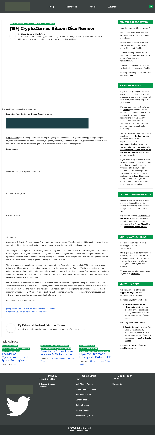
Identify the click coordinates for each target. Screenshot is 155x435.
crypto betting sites (129, 292)
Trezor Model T (141, 224)
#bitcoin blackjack (53, 36)
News (78, 379)
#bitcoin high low (81, 36)
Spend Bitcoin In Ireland (86, 389)
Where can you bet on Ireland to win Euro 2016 (26, 312)
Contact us (71, 7)
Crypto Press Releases (48, 348)
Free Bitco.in (140, 176)
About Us (116, 379)
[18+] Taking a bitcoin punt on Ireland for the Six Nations (30, 309)
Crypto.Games (12, 137)
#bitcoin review (24, 39)
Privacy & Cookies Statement (47, 385)
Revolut (126, 109)
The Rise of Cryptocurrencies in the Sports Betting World (16, 357)
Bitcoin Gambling (38, 114)
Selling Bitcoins (82, 405)
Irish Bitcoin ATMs (83, 395)
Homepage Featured (64, 348)
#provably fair (71, 39)
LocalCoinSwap (127, 75)
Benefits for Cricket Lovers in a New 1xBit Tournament (58, 353)
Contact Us (117, 384)
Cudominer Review (128, 144)
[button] (151, 6)
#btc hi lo (46, 39)
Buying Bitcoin (82, 400)
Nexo (122, 253)
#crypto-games (57, 39)
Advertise (112, 7)
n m (15, 364)
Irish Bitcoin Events (84, 384)
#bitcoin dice (67, 36)
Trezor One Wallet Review (135, 227)
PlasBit (138, 48)
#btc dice (36, 39)
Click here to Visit (14, 300)
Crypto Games (131, 327)
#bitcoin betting (37, 36)
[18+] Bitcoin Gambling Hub (11, 351)
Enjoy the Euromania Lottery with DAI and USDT (96, 355)
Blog (51, 7)
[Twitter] (18, 406)
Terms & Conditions (48, 379)
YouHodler (135, 274)
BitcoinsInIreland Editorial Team (33, 34)
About (93, 7)
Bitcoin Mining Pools (85, 415)
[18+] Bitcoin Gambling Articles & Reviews (40, 23)
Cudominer (140, 136)
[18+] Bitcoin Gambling (17, 23)
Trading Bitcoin (82, 410)
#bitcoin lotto (96, 36)
